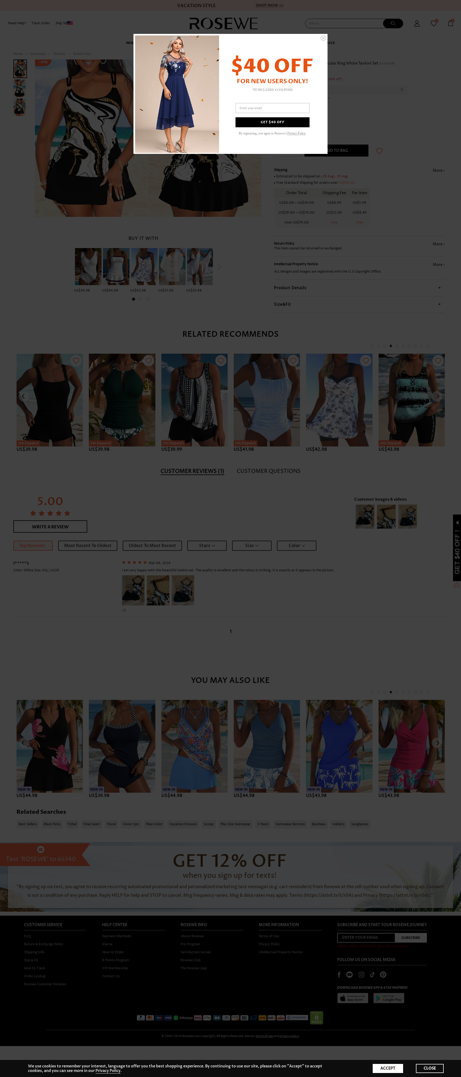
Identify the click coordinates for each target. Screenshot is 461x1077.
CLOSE (430, 1068)
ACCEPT (387, 1068)
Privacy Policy (108, 1070)
